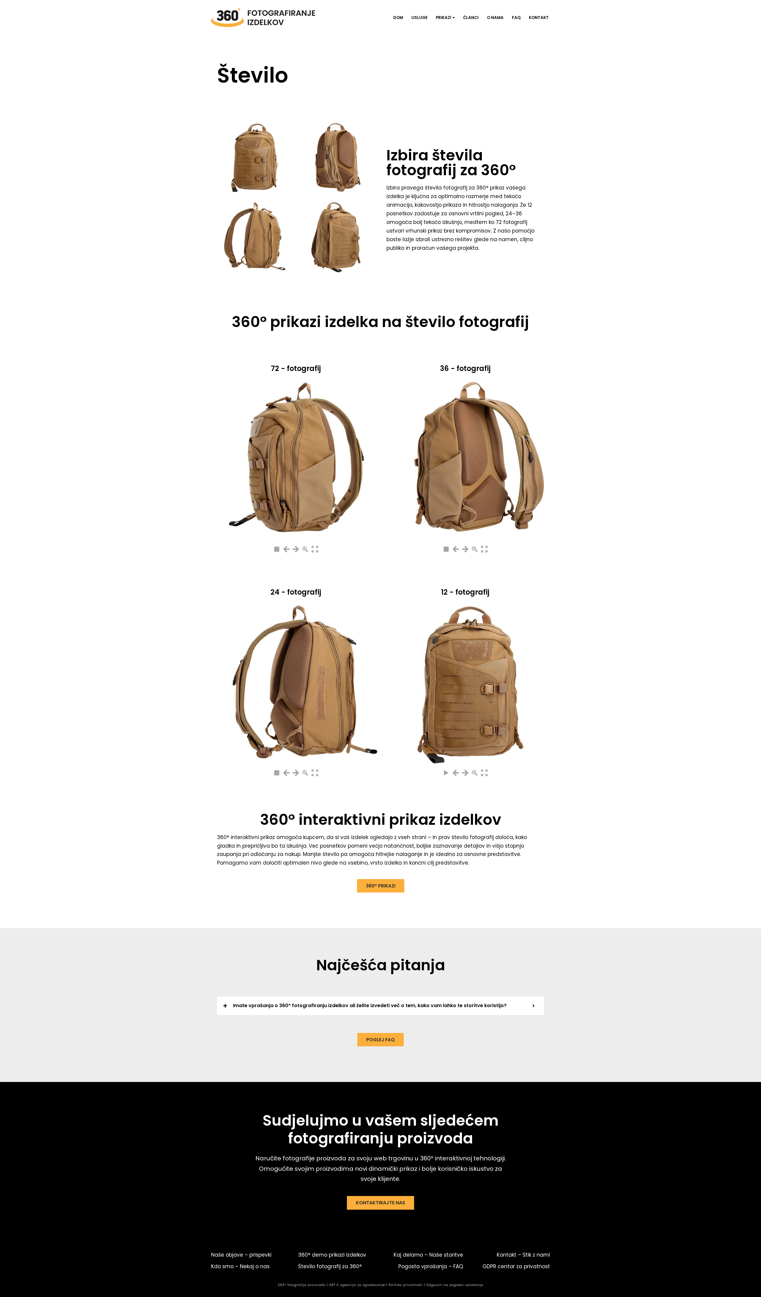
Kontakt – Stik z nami (523, 1254)
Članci (471, 17)
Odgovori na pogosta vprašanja (454, 1285)
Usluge (419, 17)
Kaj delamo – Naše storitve (428, 1254)
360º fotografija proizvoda (302, 1285)
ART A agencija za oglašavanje (357, 1285)
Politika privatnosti (406, 1285)
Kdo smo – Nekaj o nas (240, 1266)
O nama (495, 17)
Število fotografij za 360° (330, 1266)
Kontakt (539, 17)
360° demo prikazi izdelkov (332, 1254)
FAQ (516, 17)
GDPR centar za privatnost (516, 1266)
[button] (454, 18)
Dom (398, 17)
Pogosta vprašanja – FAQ (430, 1266)
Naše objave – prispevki (241, 1254)
